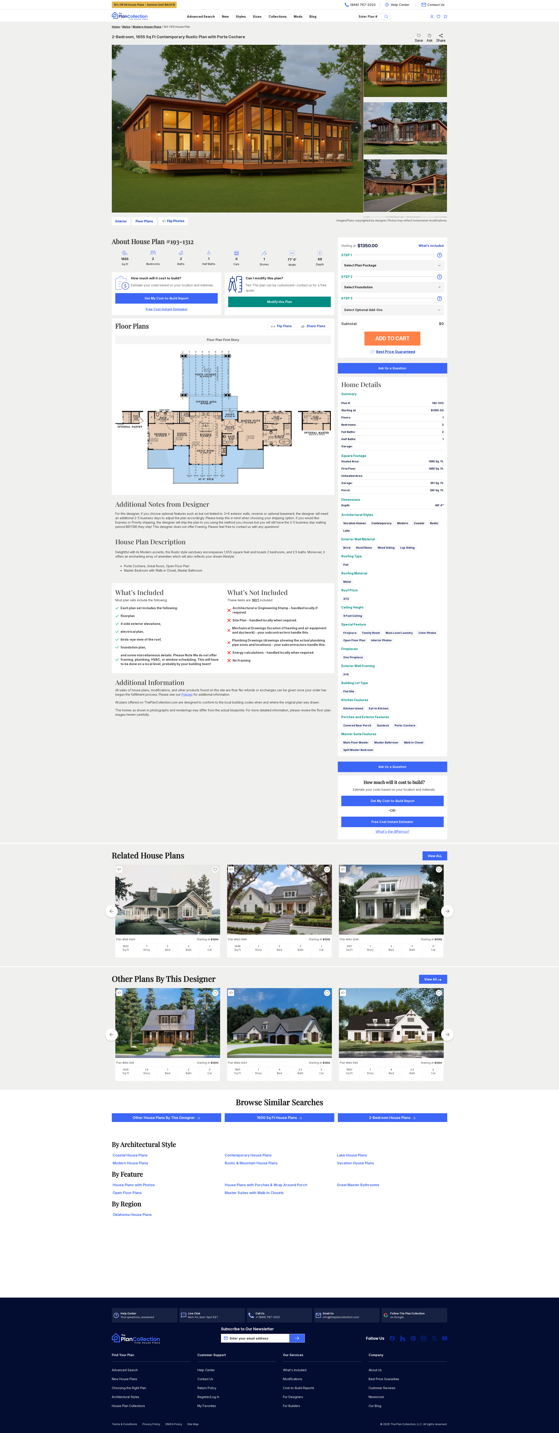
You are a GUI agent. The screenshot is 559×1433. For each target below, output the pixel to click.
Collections (278, 16)
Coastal (419, 523)
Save (419, 40)
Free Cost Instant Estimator (392, 822)
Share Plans (316, 326)
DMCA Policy (174, 1424)
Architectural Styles (125, 1397)
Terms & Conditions (124, 1424)
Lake (346, 530)
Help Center (206, 1370)
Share (440, 40)
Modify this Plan (279, 302)
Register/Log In (208, 1397)
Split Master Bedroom (358, 750)
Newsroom (376, 1397)
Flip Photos (176, 221)
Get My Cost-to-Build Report (166, 298)
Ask (429, 40)
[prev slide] (111, 911)
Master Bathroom (386, 742)
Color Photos (427, 632)
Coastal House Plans (130, 1155)
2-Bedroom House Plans (390, 1117)
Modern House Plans (147, 26)
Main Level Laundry (399, 632)
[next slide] (447, 911)
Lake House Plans (352, 1155)
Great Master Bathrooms (358, 1185)
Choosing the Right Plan (129, 1388)
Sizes (257, 16)
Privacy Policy (151, 1424)
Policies (187, 694)
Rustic (434, 523)
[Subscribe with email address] (297, 1338)
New (225, 16)
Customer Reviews (382, 1388)
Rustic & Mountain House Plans (251, 1163)
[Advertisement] (279, 1263)
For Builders (291, 1406)
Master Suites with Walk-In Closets (254, 1193)
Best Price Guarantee (384, 1379)
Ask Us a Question (392, 368)
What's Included (294, 1370)
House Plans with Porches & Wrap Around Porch (266, 1185)
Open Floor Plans (127, 1193)
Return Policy (206, 1388)
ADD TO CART (392, 338)
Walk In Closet (413, 742)
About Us (375, 1370)
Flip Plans (284, 326)
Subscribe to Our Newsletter (247, 1329)
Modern (402, 523)
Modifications (292, 1379)
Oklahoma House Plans (132, 1214)
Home (116, 26)
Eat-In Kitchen (378, 708)
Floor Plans (144, 221)
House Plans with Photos (134, 1185)
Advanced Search (201, 16)
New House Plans (124, 1379)
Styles (241, 16)
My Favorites (206, 1406)
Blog (312, 16)
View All (430, 979)
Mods (298, 16)
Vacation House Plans (355, 1163)
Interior (121, 221)
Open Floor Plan (354, 640)
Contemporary (381, 523)
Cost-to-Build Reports (298, 1388)
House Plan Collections (128, 1406)
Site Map (193, 1424)
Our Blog (375, 1406)
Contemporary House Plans (248, 1155)
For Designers (293, 1397)
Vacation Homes (354, 523)
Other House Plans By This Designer (164, 1117)
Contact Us (205, 1379)
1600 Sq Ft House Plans (277, 1117)
